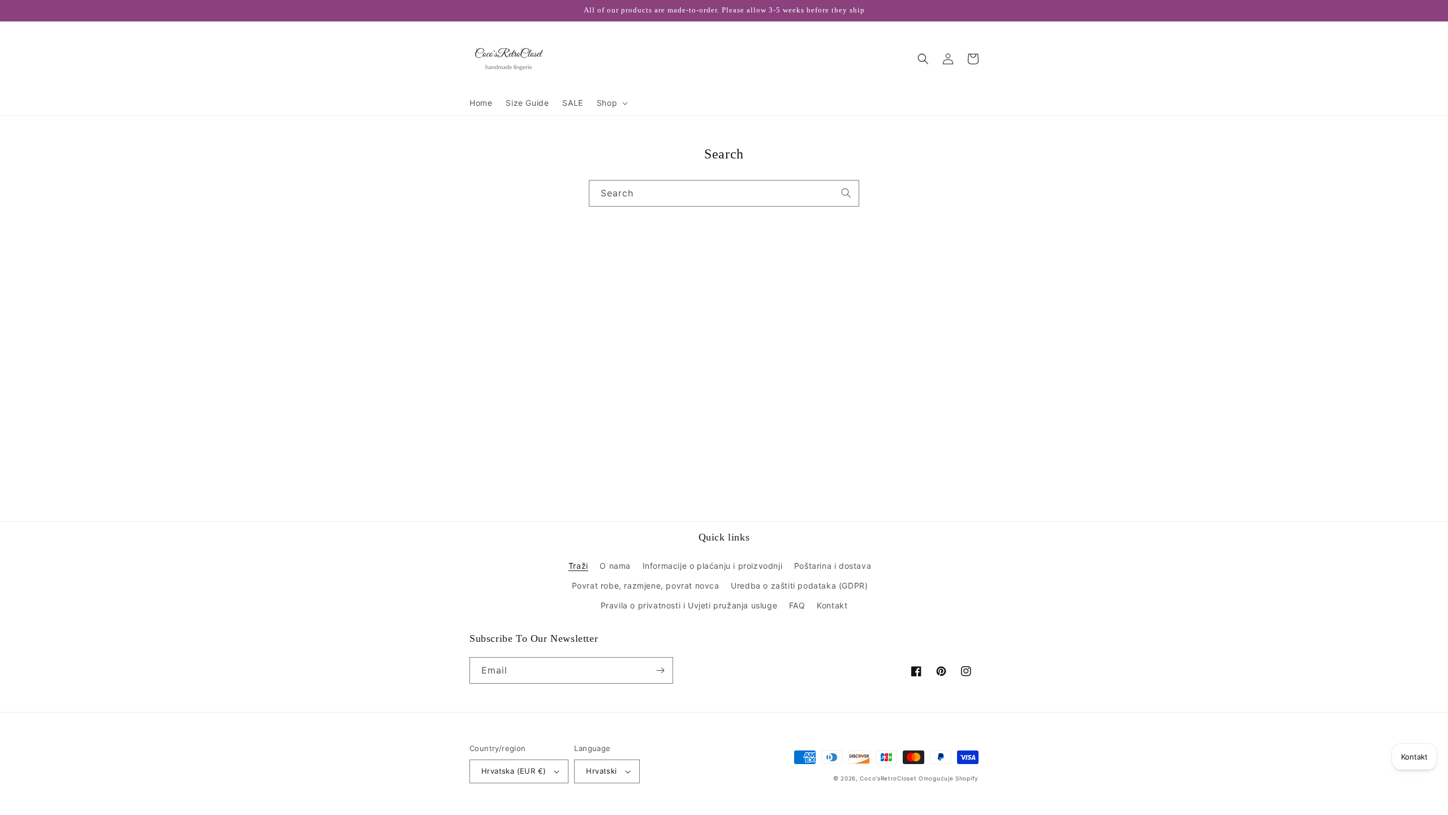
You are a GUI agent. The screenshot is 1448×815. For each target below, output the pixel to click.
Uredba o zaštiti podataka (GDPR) (799, 585)
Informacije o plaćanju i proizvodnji (713, 565)
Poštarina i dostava (832, 565)
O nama (615, 565)
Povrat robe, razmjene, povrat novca (645, 585)
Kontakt (832, 605)
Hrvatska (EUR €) (513, 770)
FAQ (797, 605)
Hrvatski (601, 770)
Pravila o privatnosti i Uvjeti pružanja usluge (689, 605)
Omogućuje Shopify (949, 778)
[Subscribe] (660, 670)
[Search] (846, 193)
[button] (611, 103)
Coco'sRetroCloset (888, 778)
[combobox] (724, 193)
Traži (578, 565)
